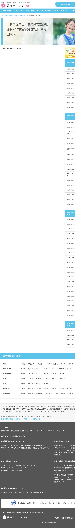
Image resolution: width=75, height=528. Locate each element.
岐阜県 (38, 383)
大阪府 (23, 379)
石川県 (38, 374)
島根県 (46, 388)
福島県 (38, 369)
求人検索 (51, 431)
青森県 (46, 369)
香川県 (69, 388)
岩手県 (54, 369)
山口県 (38, 388)
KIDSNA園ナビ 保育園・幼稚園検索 (11, 470)
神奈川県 (31, 364)
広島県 (23, 388)
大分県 (55, 393)
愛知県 (23, 383)
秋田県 (69, 369)
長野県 (30, 374)
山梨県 (54, 374)
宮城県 (30, 369)
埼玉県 (40, 364)
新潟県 (23, 374)
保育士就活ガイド (51, 11)
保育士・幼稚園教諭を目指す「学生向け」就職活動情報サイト (22, 512)
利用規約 (56, 518)
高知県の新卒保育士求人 (20, 15)
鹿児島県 (39, 393)
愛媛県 (61, 388)
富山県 (46, 374)
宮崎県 (63, 393)
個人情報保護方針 (67, 518)
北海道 (23, 369)
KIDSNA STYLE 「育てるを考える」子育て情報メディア (18, 465)
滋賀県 (46, 379)
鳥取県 (54, 388)
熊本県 (30, 393)
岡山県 (30, 388)
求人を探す (7, 11)
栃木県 (63, 364)
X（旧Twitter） (61, 431)
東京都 (23, 364)
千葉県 (47, 364)
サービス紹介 (41, 431)
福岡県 (23, 393)
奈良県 (54, 379)
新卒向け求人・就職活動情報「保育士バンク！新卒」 (17, 431)
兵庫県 (30, 379)
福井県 (61, 374)
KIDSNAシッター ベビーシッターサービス (13, 468)
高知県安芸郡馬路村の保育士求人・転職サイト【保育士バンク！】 (23, 419)
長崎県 (47, 393)
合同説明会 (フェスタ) (34, 11)
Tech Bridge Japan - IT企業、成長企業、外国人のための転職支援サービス (23, 492)
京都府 (38, 379)
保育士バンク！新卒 (6, 15)
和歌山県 (62, 379)
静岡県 (30, 383)
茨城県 (55, 364)
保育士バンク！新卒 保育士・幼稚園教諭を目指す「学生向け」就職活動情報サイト (26, 448)
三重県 (46, 383)
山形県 (61, 369)
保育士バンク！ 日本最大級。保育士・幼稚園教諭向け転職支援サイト (22, 445)
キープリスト (19, 11)
